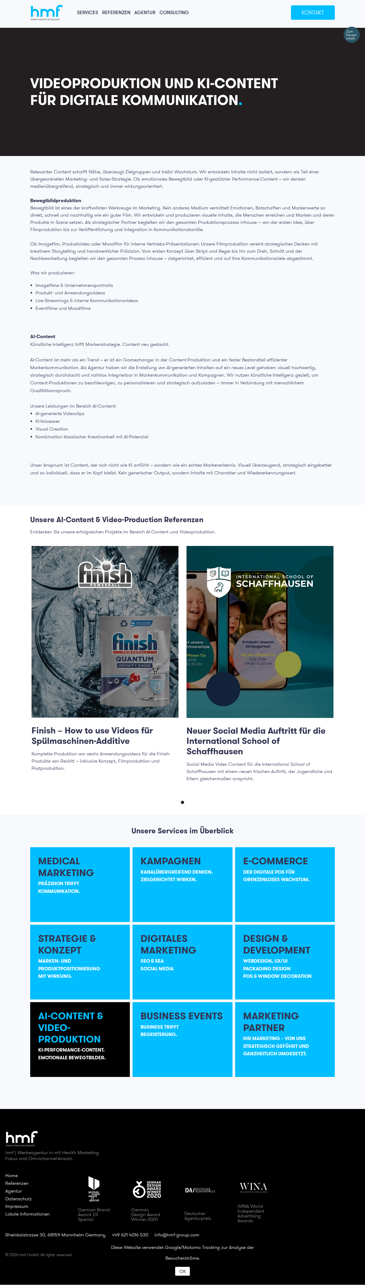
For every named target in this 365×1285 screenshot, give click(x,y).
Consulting (174, 12)
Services (87, 12)
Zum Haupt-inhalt (351, 34)
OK (182, 1271)
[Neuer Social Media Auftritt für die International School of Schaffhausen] (260, 632)
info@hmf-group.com (176, 1235)
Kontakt (313, 12)
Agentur (145, 12)
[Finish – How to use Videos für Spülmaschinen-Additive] (105, 632)
